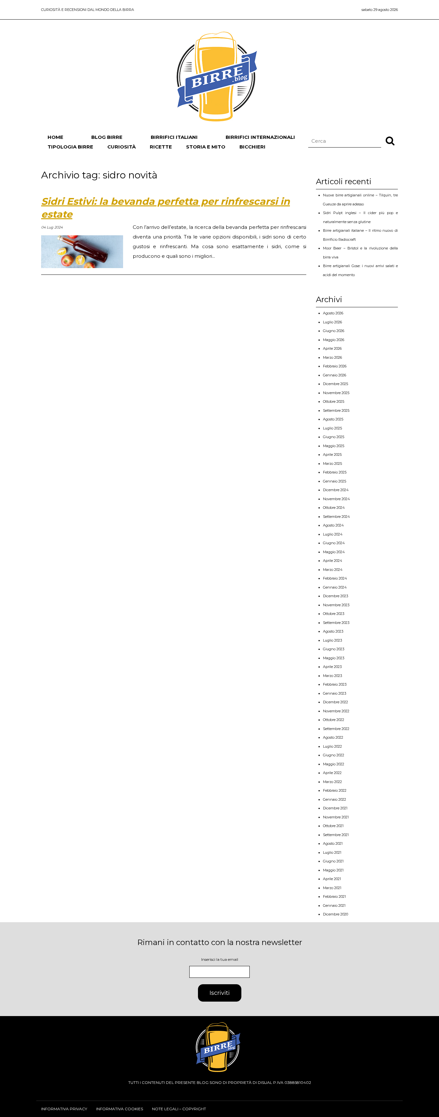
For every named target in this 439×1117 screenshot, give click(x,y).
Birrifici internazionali (260, 137)
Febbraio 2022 (334, 790)
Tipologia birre (70, 147)
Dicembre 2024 (336, 490)
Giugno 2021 (333, 861)
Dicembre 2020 (335, 914)
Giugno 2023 (333, 649)
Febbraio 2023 (334, 684)
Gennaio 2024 (335, 587)
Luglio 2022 (332, 746)
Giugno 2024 (334, 543)
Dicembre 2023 (335, 596)
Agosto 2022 (333, 737)
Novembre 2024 (336, 499)
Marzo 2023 (332, 675)
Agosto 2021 (333, 843)
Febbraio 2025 (334, 472)
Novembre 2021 (336, 817)
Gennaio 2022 (334, 799)
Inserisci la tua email (219, 959)
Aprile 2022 (332, 772)
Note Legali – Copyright (179, 1108)
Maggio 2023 (333, 658)
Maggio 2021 (333, 870)
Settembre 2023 (336, 622)
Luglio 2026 (332, 322)
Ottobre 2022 (333, 719)
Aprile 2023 (332, 666)
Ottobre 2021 (333, 826)
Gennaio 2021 (334, 905)
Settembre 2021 (336, 835)
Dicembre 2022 (335, 702)
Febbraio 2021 (334, 896)
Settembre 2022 (336, 728)
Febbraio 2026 (334, 366)
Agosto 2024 (333, 525)
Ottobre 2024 (334, 507)
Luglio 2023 (332, 640)
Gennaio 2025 (334, 481)
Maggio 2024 (334, 552)
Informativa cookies (119, 1108)
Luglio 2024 (333, 534)
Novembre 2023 (336, 605)
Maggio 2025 (333, 446)
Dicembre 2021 (335, 808)
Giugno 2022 (333, 755)
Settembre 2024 (336, 516)
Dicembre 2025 (335, 384)
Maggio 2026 (333, 340)
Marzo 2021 (332, 888)
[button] (390, 140)
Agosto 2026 (333, 313)
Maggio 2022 (333, 764)
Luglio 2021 (332, 852)
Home (55, 137)
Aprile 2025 (332, 454)
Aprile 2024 (332, 560)
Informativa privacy (64, 1108)
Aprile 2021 (332, 879)
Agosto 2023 (333, 631)
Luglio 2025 (332, 428)
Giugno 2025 (333, 437)
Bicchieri (252, 147)
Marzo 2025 (332, 463)
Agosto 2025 (333, 419)
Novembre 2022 (336, 711)
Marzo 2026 (332, 357)
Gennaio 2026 (334, 375)
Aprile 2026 (332, 348)
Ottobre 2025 (333, 401)
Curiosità (121, 147)
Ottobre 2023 (333, 613)
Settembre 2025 (336, 410)
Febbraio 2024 (335, 578)
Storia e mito (205, 147)
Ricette (161, 147)
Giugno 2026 (333, 331)
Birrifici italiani (174, 137)
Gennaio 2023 (334, 693)
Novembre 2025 (336, 393)
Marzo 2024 (333, 569)
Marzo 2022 (332, 781)
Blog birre (106, 137)
